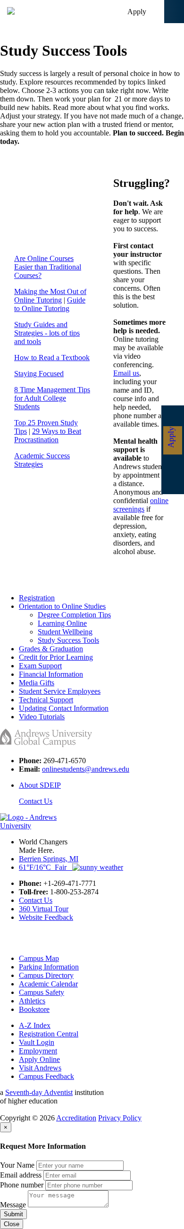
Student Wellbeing (65, 632)
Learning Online (62, 623)
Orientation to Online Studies (62, 606)
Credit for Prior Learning (56, 657)
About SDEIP (40, 785)
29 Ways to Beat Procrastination (47, 435)
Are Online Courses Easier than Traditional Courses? (47, 266)
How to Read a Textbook (52, 358)
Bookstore (34, 1009)
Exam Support (40, 666)
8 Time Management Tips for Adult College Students (52, 398)
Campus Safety (41, 992)
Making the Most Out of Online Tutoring (50, 295)
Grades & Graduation (51, 649)
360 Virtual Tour (43, 909)
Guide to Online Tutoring (49, 304)
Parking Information (49, 967)
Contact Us (35, 801)
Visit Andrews (40, 1068)
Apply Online (39, 1059)
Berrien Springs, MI (48, 859)
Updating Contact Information (64, 708)
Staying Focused (39, 374)
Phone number (21, 1185)
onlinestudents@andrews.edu (85, 769)
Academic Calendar (48, 984)
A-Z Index (34, 1025)
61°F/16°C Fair (45, 867)
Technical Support (46, 700)
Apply (136, 12)
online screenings (140, 505)
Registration (37, 598)
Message (13, 1205)
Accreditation (76, 1118)
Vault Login (36, 1042)
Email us (126, 373)
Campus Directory (46, 975)
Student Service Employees (59, 691)
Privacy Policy (120, 1118)
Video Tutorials (42, 717)
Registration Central (48, 1034)
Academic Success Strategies (42, 460)
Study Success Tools (68, 640)
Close (11, 1224)
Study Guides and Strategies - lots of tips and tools (47, 332)
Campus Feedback (46, 1076)
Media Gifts (36, 683)
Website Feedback (46, 917)
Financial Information (51, 674)
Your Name (17, 1165)
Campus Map (39, 958)
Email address (21, 1175)
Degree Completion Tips (74, 615)
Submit (13, 1214)
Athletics (32, 1001)
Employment (38, 1051)
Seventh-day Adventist (39, 1092)
